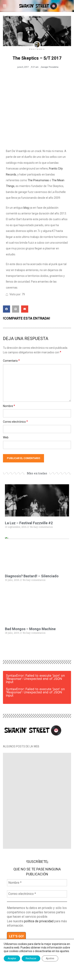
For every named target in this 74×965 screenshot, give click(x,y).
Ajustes (50, 958)
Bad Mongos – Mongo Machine (30, 629)
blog (26, 207)
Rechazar (31, 958)
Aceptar (12, 958)
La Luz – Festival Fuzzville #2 (29, 523)
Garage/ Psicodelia (49, 67)
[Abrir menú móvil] (4, 6)
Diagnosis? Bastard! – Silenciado (32, 576)
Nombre (9, 406)
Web (5, 437)
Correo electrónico (15, 421)
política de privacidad (38, 921)
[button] (6, 309)
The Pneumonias (38, 180)
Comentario (11, 360)
